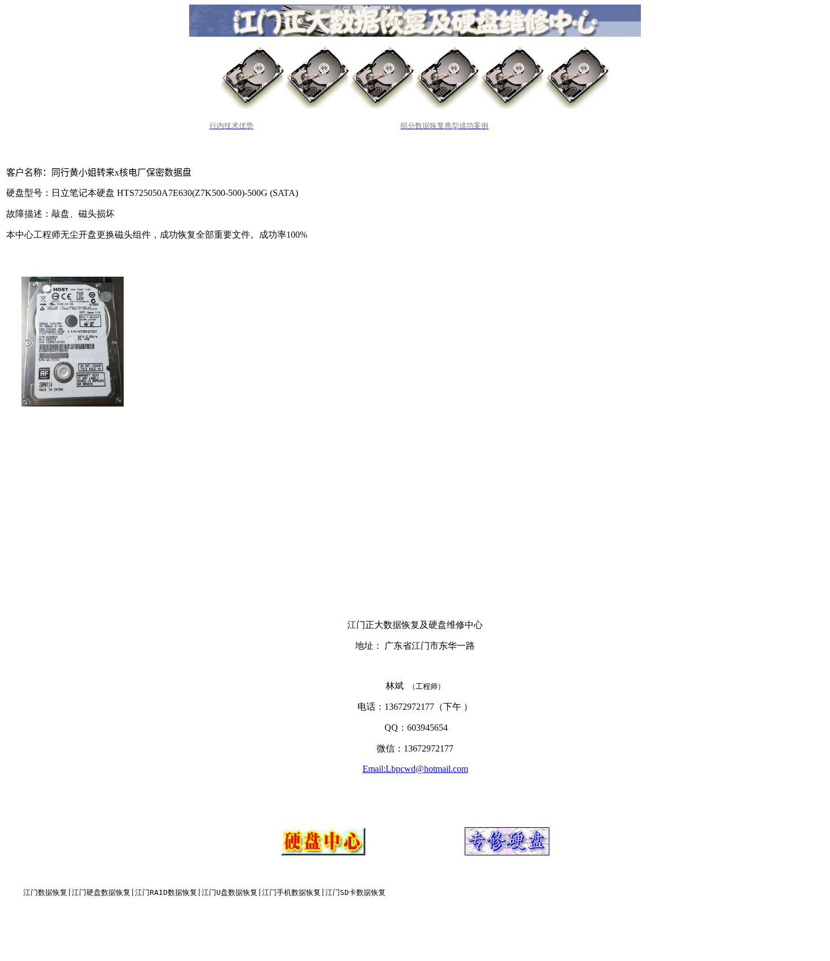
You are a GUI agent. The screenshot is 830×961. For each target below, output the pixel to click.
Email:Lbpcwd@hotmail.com (415, 769)
